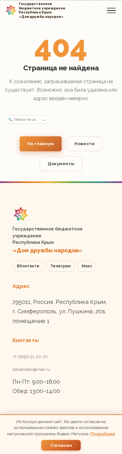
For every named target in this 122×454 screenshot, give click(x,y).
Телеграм (60, 266)
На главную (40, 143)
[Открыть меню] (111, 10)
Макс (87, 266)
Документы (61, 163)
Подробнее (102, 433)
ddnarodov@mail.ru (31, 369)
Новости (84, 143)
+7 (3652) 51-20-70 (30, 356)
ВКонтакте (28, 266)
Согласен (61, 445)
